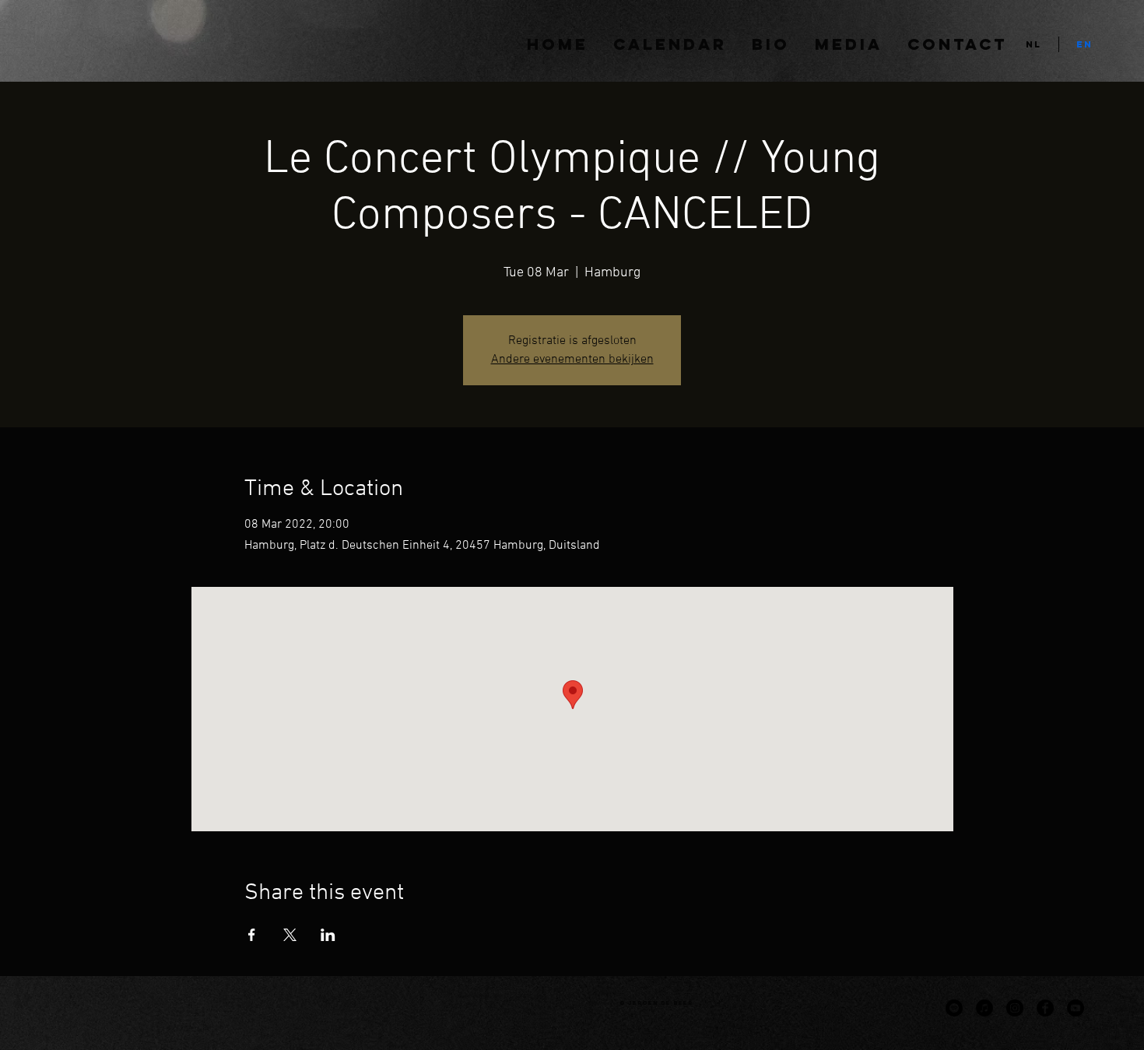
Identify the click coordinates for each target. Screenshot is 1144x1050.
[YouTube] (1075, 1008)
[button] (848, 44)
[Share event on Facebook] (251, 935)
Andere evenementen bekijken (572, 359)
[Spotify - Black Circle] (954, 1008)
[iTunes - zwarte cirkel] (984, 1008)
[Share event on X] (289, 935)
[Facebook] (1045, 1008)
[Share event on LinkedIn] (328, 935)
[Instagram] (1014, 1008)
